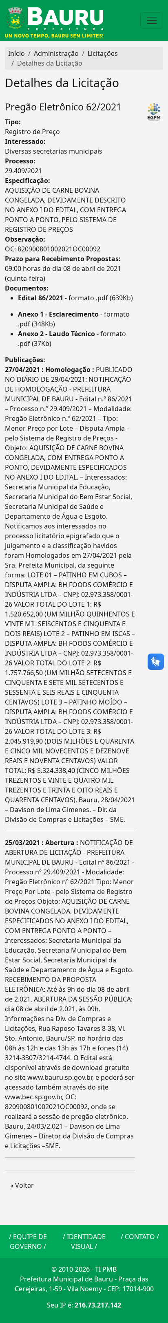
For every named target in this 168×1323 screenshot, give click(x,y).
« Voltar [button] (22, 1185)
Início (16, 53)
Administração (56, 53)
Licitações (103, 53)
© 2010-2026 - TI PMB (84, 1269)
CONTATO (140, 1236)
